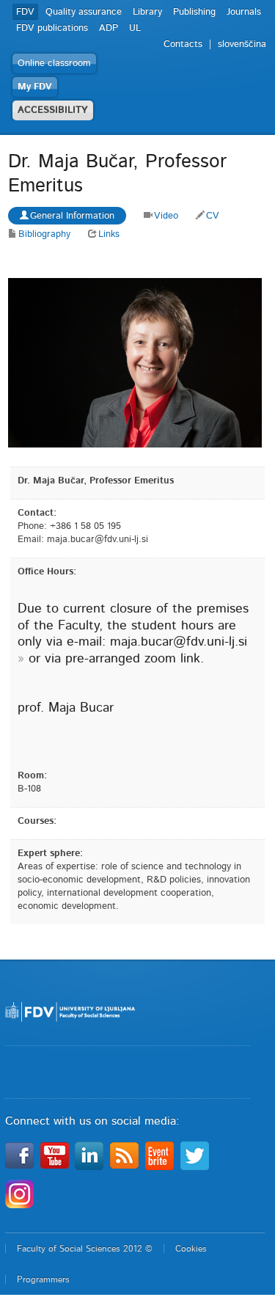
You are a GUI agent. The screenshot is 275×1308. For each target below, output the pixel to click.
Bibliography (44, 234)
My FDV (35, 87)
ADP (108, 28)
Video (166, 216)
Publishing (194, 12)
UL (135, 28)
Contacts (183, 44)
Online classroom (54, 63)
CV (212, 216)
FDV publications (52, 28)
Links (109, 234)
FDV (25, 12)
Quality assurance (83, 12)
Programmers (43, 1279)
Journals (244, 12)
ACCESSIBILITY (53, 110)
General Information (72, 216)
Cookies (191, 1248)
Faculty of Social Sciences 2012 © (85, 1248)
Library (147, 12)
